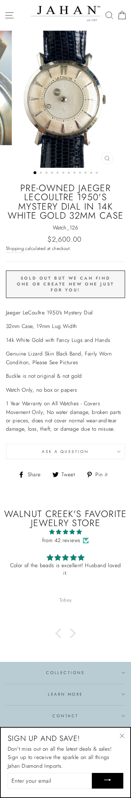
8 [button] (75, 173)
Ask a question (65, 451)
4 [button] (52, 173)
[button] (60, 633)
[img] (65, 532)
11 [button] (92, 173)
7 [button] (69, 173)
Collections (65, 672)
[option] (65, 99)
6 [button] (64, 173)
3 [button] (47, 173)
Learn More (65, 694)
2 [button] (41, 173)
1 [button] (35, 173)
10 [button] (86, 173)
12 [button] (97, 173)
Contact (65, 716)
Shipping (15, 248)
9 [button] (80, 173)
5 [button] (58, 173)
